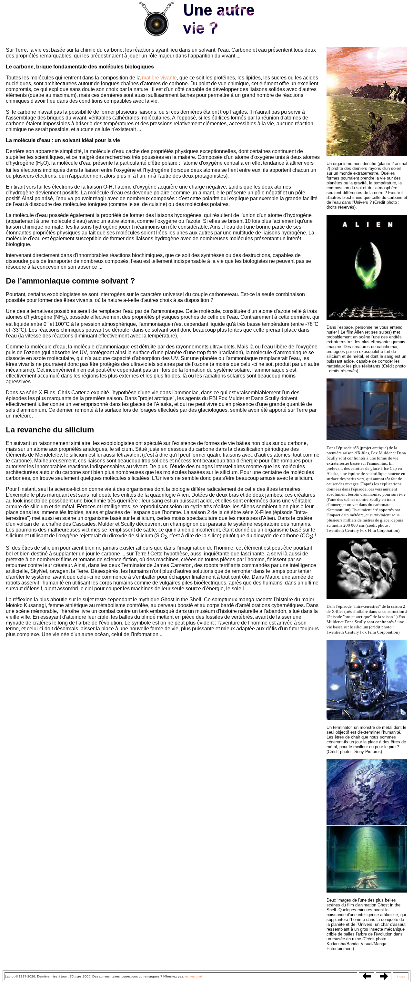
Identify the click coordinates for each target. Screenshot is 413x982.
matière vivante (159, 77)
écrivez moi (193, 976)
